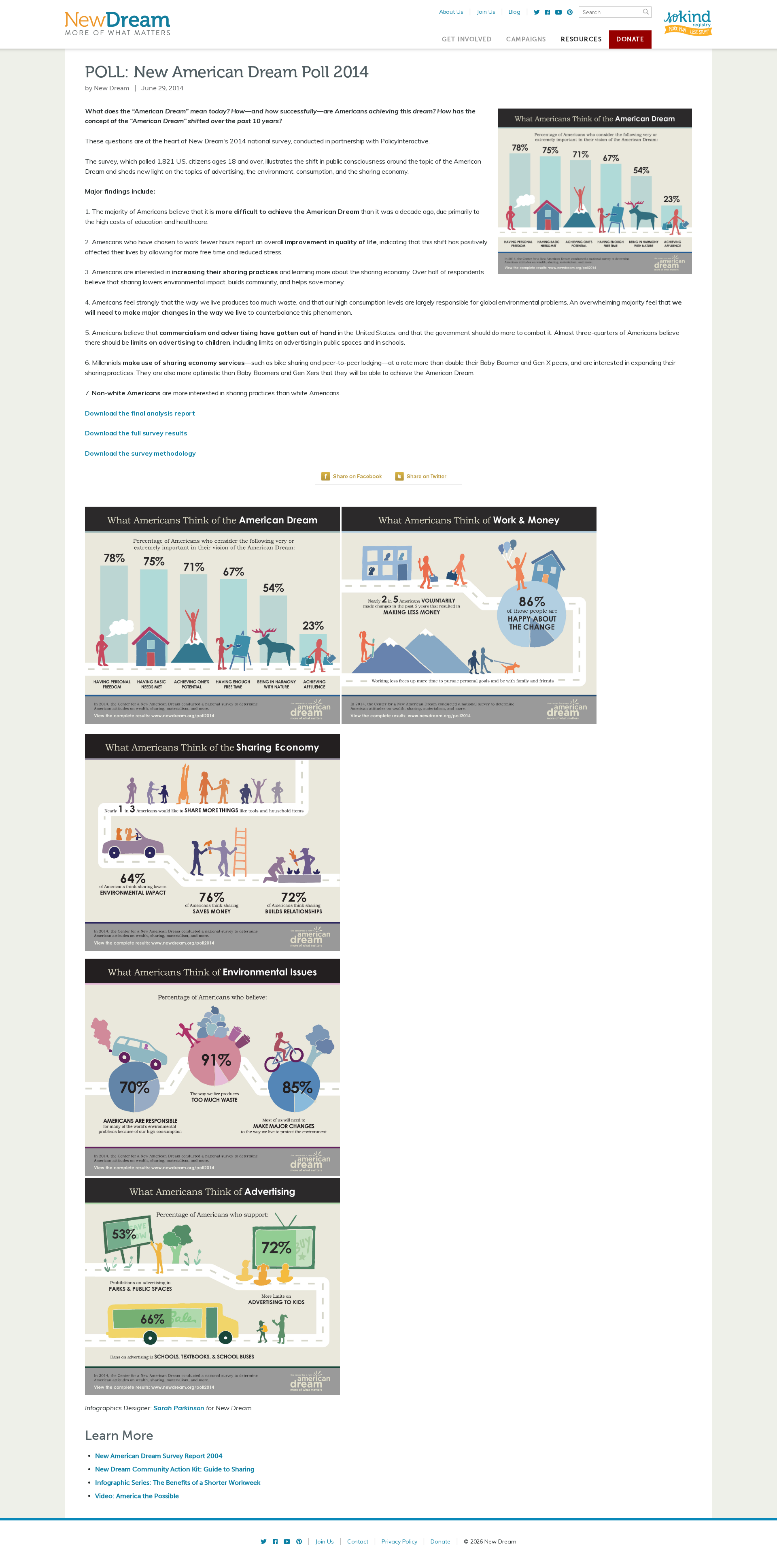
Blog (515, 11)
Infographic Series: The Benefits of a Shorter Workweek (177, 1482)
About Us (451, 11)
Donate (630, 39)
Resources (581, 39)
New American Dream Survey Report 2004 (159, 1456)
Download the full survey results (136, 433)
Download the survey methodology (140, 453)
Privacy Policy (399, 1541)
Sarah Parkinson (178, 1408)
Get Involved (467, 39)
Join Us (486, 11)
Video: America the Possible (137, 1496)
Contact (358, 1541)
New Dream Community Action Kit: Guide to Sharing (174, 1469)
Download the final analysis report (140, 413)
